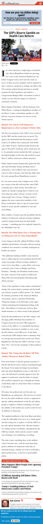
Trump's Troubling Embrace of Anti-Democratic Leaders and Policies (18, 487)
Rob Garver (6, 63)
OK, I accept (6, 521)
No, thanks (15, 521)
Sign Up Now (35, 23)
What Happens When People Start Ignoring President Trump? (21, 465)
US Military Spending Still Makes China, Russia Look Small (19, 476)
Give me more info (34, 517)
